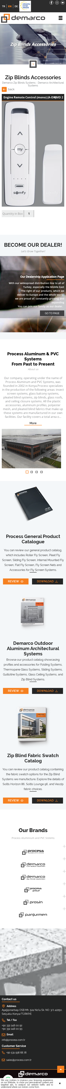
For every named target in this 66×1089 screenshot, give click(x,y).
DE (16, 6)
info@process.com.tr (13, 1039)
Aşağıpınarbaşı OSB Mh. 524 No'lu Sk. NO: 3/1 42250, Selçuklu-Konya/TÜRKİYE (32, 1012)
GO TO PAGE (52, 313)
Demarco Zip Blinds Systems (19, 82)
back (11, 89)
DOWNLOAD (45, 581)
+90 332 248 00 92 (12, 1025)
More (33, 423)
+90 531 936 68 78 (16, 1053)
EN (10, 6)
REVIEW (13, 581)
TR (3, 6)
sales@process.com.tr (19, 1060)
